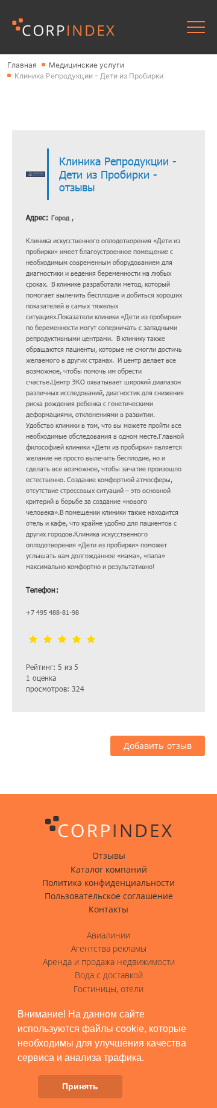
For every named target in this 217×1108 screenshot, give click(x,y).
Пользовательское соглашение (109, 896)
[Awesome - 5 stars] (91, 640)
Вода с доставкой (109, 975)
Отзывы (108, 855)
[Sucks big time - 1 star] (33, 640)
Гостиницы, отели (108, 989)
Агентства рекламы (108, 948)
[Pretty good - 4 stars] (76, 640)
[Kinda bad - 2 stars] (47, 640)
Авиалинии (108, 935)
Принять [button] (80, 1086)
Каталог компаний (109, 869)
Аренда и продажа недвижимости (109, 962)
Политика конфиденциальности (108, 882)
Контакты (108, 909)
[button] (148, 1058)
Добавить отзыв (158, 745)
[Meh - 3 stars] (62, 640)
